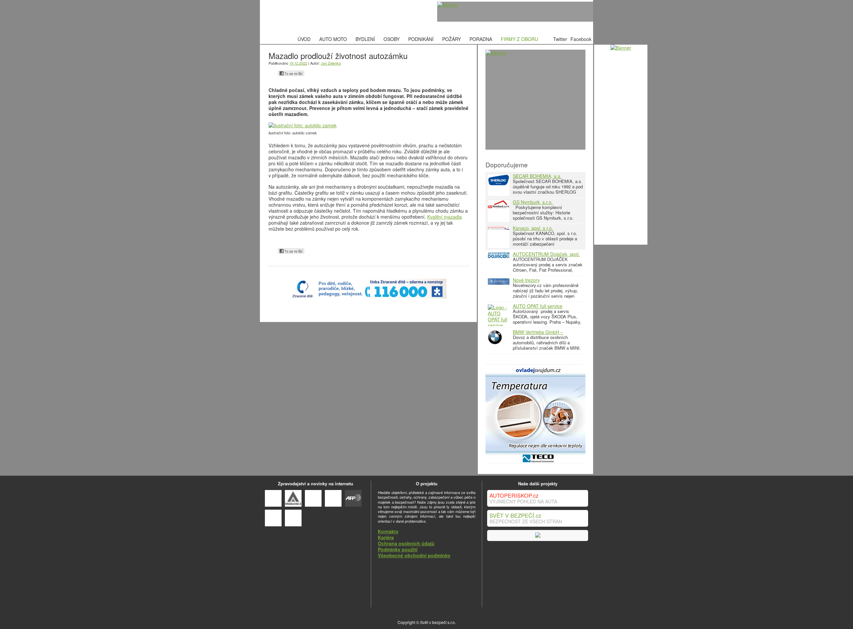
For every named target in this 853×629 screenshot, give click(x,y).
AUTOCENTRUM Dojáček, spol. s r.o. (546, 256)
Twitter (560, 39)
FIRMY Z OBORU (519, 39)
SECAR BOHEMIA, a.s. (537, 176)
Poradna (480, 39)
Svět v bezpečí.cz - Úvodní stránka (311, 17)
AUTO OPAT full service (537, 306)
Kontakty (388, 531)
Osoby (392, 39)
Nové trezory (526, 280)
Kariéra (386, 537)
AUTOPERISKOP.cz (513, 495)
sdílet (291, 73)
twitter (310, 73)
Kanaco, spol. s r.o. (533, 228)
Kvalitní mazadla (444, 216)
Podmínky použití (398, 549)
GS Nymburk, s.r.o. (533, 202)
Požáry (451, 39)
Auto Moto (333, 39)
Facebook (580, 39)
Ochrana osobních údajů (406, 543)
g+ (272, 73)
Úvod (304, 39)
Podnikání (420, 39)
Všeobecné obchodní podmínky (414, 555)
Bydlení (365, 39)
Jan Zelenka (331, 63)
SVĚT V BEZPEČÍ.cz (515, 515)
